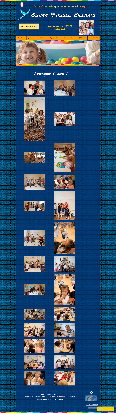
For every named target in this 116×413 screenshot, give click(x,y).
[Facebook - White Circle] (91, 392)
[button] (58, 52)
